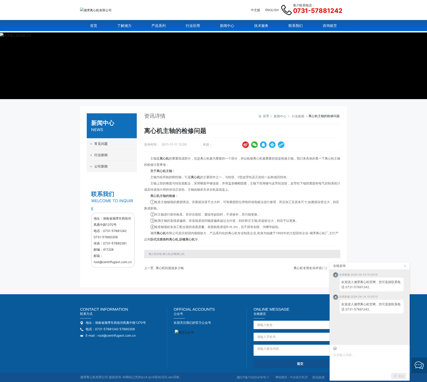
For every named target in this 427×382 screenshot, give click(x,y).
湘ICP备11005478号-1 (253, 377)
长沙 (305, 377)
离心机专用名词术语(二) (310, 268)
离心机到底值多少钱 (170, 268)
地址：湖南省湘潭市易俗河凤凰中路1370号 (116, 322)
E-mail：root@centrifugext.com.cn (111, 335)
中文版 (255, 10)
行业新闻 (298, 116)
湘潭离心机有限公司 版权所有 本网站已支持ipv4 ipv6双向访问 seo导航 (129, 377)
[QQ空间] (272, 144)
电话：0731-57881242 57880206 (110, 329)
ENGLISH (272, 10)
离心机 (190, 239)
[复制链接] (281, 144)
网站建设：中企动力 (289, 377)
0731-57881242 (317, 10)
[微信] (254, 144)
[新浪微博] (245, 144)
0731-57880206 (106, 237)
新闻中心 (280, 116)
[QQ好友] (263, 144)
